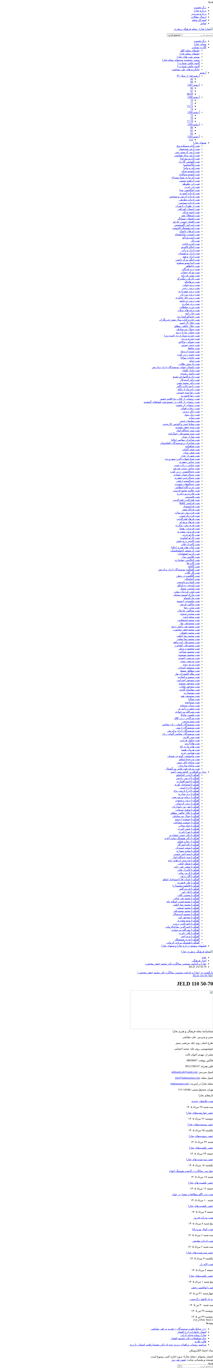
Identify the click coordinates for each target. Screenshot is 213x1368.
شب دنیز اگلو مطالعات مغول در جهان (192, 1194)
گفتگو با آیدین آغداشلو (188, 775)
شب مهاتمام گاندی (189, 689)
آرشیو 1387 (193, 85)
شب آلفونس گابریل (189, 161)
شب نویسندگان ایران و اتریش (183, 730)
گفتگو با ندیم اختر (190, 936)
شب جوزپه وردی (190, 338)
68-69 (190, 94)
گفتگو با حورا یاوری (189, 832)
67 (191, 91)
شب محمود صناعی (189, 651)
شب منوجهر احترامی (188, 680)
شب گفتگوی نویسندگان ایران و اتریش (179, 569)
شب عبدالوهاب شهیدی (187, 484)
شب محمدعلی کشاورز (187, 645)
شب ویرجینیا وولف (189, 759)
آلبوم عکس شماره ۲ (188, 66)
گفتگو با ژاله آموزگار (188, 844)
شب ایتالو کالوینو (190, 247)
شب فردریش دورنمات (187, 512)
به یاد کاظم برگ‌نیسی (201, 1299)
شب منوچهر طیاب (189, 686)
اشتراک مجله (199, 20)
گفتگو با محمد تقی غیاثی (186, 898)
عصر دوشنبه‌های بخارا (201, 1136)
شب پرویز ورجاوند (189, 300)
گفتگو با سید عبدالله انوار (186, 857)
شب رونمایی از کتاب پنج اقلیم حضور (180, 398)
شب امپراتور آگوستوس (187, 224)
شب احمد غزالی (191, 212)
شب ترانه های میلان (189, 310)
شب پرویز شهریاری (189, 291)
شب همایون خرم (190, 752)
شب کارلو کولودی (190, 537)
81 (191, 130)
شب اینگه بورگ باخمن (187, 259)
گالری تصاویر (199, 47)
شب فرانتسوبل (191, 506)
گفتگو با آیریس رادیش (188, 778)
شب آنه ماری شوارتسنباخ (186, 177)
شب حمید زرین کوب (188, 354)
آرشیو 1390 (193, 124)
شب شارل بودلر (191, 436)
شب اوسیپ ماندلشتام (187, 234)
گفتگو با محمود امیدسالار (186, 914)
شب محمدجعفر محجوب (186, 629)
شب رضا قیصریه (190, 395)
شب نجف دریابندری (189, 708)
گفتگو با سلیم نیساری (188, 850)
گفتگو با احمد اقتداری (188, 781)
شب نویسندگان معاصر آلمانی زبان (181, 734)
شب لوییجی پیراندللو (188, 585)
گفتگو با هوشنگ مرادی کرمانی (183, 942)
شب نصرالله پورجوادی (187, 711)
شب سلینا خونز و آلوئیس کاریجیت (181, 424)
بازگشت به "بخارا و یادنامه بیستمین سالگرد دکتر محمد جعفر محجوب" (175, 972)
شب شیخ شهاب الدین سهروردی (182, 458)
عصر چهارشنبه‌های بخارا (199, 1112)
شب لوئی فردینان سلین (187, 591)
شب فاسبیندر (192, 496)
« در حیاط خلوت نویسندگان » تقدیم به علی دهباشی (178, 1328)
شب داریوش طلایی (189, 364)
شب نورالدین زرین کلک (187, 718)
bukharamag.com (180, 1083)
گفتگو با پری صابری (189, 794)
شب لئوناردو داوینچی (188, 582)
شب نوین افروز (191, 737)
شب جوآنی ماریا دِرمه (188, 332)
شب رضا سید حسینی (188, 392)
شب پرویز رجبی (191, 288)
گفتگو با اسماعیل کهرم (187, 784)
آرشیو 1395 (193, 136)
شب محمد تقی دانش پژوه (185, 626)
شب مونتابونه (192, 702)
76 (191, 118)
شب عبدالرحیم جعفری (187, 477)
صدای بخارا (200, 44)
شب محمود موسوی (189, 654)
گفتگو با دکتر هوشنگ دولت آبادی (182, 838)
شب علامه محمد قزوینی (186, 490)
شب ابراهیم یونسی (189, 180)
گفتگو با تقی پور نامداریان (186, 806)
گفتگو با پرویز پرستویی (187, 800)
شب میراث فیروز (203, 1217)
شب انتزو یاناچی (191, 243)
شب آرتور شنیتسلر (189, 149)
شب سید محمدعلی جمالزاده (184, 433)
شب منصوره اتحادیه (189, 677)
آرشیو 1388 (193, 97)
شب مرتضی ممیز (190, 661)
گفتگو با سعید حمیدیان (187, 847)
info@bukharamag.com (187, 1077)
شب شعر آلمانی (191, 449)
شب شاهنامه (192, 446)
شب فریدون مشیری (188, 531)
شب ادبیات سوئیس (189, 202)
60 (191, 81)
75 (191, 115)
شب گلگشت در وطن (188, 575)
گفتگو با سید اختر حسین (186, 854)
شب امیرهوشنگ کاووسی (186, 228)
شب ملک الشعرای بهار (187, 673)
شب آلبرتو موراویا (190, 158)
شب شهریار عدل (190, 455)
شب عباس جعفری (189, 462)
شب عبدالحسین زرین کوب (185, 471)
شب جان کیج (192, 313)
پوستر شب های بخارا (188, 56)
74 (191, 109)
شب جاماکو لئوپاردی (188, 316)
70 (191, 100)
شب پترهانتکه (192, 281)
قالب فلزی (200, 1341)
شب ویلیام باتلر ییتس (188, 762)
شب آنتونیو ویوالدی (189, 174)
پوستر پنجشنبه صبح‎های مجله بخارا (181, 60)
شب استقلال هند (190, 215)
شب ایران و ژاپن (190, 250)
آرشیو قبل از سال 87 (188, 75)
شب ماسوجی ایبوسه (188, 601)
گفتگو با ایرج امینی (189, 787)
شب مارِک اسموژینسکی (186, 594)
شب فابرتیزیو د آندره (188, 493)
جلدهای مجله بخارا (190, 53)
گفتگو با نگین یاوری (189, 933)
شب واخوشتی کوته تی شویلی (183, 756)
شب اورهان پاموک (189, 231)
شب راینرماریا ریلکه (189, 389)
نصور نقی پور (178, 1359)
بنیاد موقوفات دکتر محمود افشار (188, 1338)
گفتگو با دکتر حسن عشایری (184, 835)
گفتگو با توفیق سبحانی (187, 809)
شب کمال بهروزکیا (202, 1229)
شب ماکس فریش (190, 604)
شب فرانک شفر (191, 509)
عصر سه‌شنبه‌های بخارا (200, 1124)
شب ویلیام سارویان (189, 765)
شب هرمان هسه (190, 749)
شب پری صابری (191, 304)
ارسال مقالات (198, 16)
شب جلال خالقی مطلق (187, 326)
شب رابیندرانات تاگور (188, 386)
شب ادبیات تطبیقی (189, 199)
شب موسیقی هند (190, 696)
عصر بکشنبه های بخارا (200, 1182)
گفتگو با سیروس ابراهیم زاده (184, 860)
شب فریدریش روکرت (187, 525)
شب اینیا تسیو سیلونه (188, 262)
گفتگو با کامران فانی (188, 869)
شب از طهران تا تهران (187, 206)
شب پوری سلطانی (189, 307)
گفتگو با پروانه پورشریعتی (186, 797)
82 (191, 133)
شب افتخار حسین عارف (186, 221)
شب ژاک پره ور (191, 411)
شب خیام (194, 360)
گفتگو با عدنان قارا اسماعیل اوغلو (181, 879)
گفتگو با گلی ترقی (190, 876)
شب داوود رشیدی (190, 373)
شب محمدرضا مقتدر (188, 639)
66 (191, 88)
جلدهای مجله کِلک (190, 50)
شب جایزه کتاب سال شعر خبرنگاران (179, 319)
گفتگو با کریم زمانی (189, 873)
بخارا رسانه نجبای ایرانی (193, 1335)
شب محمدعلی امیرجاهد (186, 642)
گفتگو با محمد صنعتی (188, 907)
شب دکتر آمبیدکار (190, 379)
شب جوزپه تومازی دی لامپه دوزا (182, 335)
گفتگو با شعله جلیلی (189, 863)
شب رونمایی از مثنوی (188, 405)
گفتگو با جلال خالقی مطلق (185, 813)
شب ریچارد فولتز (190, 408)
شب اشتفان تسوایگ (189, 218)
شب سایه (194, 417)
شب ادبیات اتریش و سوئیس (184, 196)
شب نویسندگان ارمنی (188, 727)
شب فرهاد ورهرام (190, 522)
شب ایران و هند (191, 256)
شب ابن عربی (192, 187)
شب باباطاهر (192, 266)
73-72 (190, 106)
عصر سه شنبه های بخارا (199, 1159)
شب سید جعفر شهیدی (187, 427)
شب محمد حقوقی (190, 632)
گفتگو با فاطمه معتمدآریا (186, 885)
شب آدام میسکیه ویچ (188, 145)
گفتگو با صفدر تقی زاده (187, 866)
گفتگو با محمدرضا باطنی (186, 904)
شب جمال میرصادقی (188, 329)
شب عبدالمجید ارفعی (188, 481)
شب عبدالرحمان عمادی (186, 474)
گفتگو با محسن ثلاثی (188, 895)
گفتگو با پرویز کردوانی (187, 803)
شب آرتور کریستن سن (187, 152)
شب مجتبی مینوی (190, 613)
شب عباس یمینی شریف (186, 468)
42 (191, 78)
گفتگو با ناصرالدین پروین (186, 923)
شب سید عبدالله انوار (188, 430)
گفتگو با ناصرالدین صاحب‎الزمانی (182, 926)
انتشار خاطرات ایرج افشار (191, 1332)
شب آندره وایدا (192, 168)
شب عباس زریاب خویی (187, 465)
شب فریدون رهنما (190, 528)
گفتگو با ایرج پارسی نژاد (187, 790)
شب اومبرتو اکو (191, 237)
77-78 (190, 121)
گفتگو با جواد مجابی (189, 825)
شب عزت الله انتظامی (187, 487)
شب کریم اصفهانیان (189, 553)
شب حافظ (194, 348)
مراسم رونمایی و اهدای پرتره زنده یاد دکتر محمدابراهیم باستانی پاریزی (167, 1344)
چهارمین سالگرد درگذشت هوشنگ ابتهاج (191, 1171)
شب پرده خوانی (191, 285)
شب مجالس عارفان (188, 610)
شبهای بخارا (199, 142)
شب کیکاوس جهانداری (187, 560)
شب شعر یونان (191, 452)
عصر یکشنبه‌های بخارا (201, 1147)
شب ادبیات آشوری (189, 193)
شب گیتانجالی (192, 579)
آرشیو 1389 (193, 112)
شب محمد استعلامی (188, 620)
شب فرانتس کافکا (189, 503)
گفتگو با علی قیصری (188, 882)
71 (191, 103)
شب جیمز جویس (190, 345)
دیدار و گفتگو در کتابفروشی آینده (188, 771)
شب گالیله (194, 566)
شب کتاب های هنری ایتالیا (185, 547)
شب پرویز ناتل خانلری (187, 297)
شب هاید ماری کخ (190, 746)
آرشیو (203, 72)
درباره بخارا (200, 10)
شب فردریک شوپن (189, 515)
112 (191, 139)
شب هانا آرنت (192, 743)
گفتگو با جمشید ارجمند (187, 819)
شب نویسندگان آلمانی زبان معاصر (181, 724)
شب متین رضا (192, 607)
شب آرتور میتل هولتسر (187, 155)
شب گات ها (193, 563)
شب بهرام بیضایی (190, 272)
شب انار (195, 240)
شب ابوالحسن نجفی (202, 1287)
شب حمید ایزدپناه (190, 351)
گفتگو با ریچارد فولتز (188, 841)
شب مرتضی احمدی (189, 658)
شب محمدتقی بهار (189, 623)
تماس (203, 23)
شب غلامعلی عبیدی (202, 1101)
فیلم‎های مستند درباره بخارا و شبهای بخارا (183, 945)
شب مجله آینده (191, 617)
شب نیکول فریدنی (190, 740)
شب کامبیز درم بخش (188, 541)
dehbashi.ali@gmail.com (185, 1072)
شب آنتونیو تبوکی (190, 171)
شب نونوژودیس (191, 721)
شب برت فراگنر (191, 269)
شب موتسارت (192, 692)
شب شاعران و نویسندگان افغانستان (180, 443)
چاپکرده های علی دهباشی (186, 69)
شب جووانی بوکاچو (189, 341)
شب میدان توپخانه (190, 705)
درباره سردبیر (198, 13)
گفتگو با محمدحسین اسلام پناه (183, 901)
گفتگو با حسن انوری (189, 828)
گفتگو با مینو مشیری (188, 920)
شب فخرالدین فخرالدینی (186, 500)
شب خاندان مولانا (190, 357)
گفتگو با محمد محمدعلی (186, 911)
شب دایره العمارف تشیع (186, 376)
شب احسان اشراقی (189, 209)
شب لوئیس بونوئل (190, 588)
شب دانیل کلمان (191, 370)
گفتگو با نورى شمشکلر (187, 939)
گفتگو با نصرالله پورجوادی (185, 930)
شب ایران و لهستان (189, 253)
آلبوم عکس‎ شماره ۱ (188, 63)
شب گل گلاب (192, 572)
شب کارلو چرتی (191, 534)
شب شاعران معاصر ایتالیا (185, 439)
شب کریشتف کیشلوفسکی (185, 550)
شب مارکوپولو (192, 598)
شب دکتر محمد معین (188, 383)
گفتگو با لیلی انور (190, 892)
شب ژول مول (192, 414)
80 (191, 127)
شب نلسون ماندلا (190, 715)
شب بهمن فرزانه (190, 275)
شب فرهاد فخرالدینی (188, 519)
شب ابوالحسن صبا (189, 190)
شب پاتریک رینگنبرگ (188, 278)
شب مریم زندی (191, 664)
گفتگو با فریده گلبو (189, 888)
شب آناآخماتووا (191, 164)
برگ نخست (200, 7)
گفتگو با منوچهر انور (189, 917)
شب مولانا (194, 699)
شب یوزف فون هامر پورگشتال (183, 768)
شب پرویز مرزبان (190, 294)
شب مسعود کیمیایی (189, 667)
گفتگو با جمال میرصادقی (186, 816)
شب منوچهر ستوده (189, 683)
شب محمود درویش (189, 648)
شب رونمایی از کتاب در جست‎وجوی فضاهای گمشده (172, 402)
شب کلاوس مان (191, 556)
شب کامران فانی (190, 544)
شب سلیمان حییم (190, 421)
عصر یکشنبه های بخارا (200, 1206)
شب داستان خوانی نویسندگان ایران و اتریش (176, 367)
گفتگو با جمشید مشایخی (186, 822)
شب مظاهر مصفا (190, 670)
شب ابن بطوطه (191, 183)
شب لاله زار (206, 1264)
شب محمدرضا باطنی (188, 635)
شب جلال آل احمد (190, 322)
